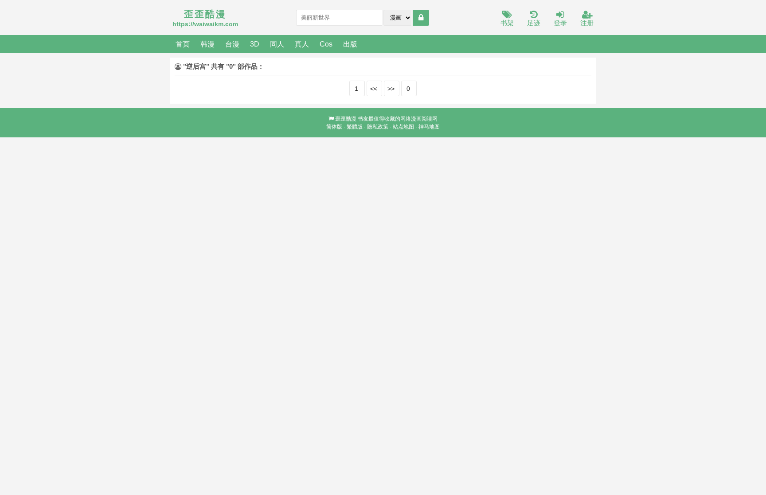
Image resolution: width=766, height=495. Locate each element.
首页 (183, 44)
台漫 (232, 44)
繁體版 (355, 127)
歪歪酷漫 (345, 119)
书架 (507, 23)
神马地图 (429, 127)
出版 (350, 44)
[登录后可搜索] (421, 18)
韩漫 (207, 44)
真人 (302, 44)
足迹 (533, 23)
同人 (277, 44)
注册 (587, 23)
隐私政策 (377, 127)
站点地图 (403, 127)
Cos (326, 44)
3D (254, 44)
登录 (560, 23)
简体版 (334, 127)
